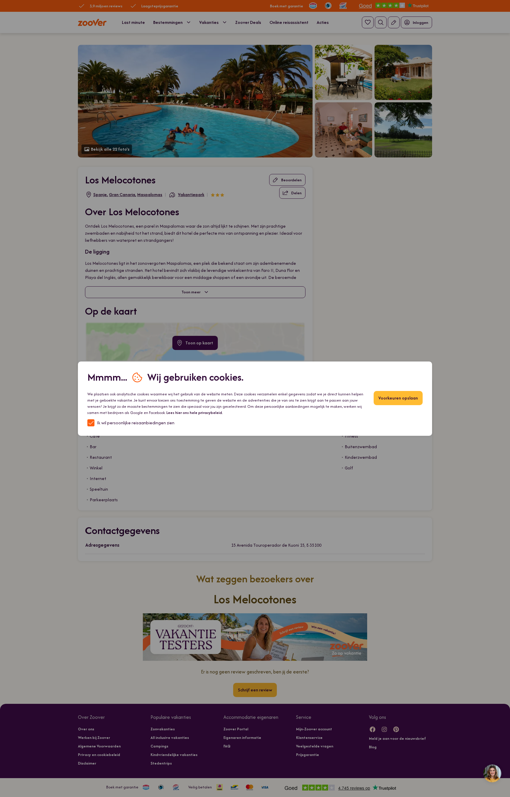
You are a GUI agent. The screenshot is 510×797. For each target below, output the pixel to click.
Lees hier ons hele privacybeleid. (194, 412)
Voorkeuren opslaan (398, 398)
